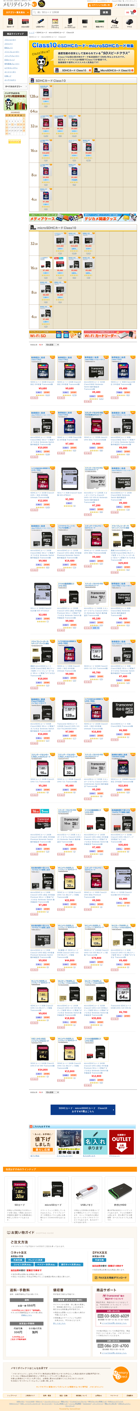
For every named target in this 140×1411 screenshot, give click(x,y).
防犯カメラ (9, 48)
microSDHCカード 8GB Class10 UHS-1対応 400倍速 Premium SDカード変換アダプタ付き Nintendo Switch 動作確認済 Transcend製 (42, 897)
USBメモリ (20, 1401)
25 (74, 160)
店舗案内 (130, 1395)
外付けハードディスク (115, 1401)
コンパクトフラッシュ (51, 1401)
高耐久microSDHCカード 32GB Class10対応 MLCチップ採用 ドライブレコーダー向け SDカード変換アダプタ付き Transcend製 (123, 555)
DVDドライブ (10, 60)
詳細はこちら (26, 1315)
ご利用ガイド (30, 1395)
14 (46, 160)
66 (101, 512)
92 (74, 185)
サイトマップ (70, 1406)
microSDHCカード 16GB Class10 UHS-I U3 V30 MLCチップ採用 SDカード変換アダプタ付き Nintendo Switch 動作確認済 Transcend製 (69, 1010)
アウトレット (114, 1156)
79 (89, 278)
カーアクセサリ (10, 80)
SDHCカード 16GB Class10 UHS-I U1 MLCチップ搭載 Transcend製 (69, 1065)
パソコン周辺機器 (75, 1403)
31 (60, 302)
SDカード (39, 1401)
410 (74, 136)
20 (101, 625)
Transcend (87, 1403)
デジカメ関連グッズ (61, 1403)
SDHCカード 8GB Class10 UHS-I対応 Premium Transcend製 (95, 894)
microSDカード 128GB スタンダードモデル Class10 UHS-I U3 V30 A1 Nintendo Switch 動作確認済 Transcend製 (95, 497)
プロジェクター (10, 40)
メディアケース (97, 1403)
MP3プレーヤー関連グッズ (97, 1401)
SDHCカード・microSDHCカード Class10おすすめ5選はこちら (83, 1110)
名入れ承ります (89, 1156)
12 (48, 685)
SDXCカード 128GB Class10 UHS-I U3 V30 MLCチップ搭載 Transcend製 (96, 952)
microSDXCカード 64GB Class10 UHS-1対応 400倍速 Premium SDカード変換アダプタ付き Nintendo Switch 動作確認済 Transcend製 (96, 1068)
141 (88, 253)
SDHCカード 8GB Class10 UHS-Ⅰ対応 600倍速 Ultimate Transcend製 (68, 668)
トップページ (12, 1395)
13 (60, 278)
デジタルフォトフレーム (78, 1401)
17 (74, 738)
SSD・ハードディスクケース (30, 1403)
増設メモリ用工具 (111, 1403)
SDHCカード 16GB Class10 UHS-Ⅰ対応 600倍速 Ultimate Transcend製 (96, 726)
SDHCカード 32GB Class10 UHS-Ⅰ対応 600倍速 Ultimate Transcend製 (42, 495)
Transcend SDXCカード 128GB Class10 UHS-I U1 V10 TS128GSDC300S (68, 726)
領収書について (81, 1395)
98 (60, 136)
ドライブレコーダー (12, 52)
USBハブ (8, 76)
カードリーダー (10, 72)
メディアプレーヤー (12, 56)
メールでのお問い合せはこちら (114, 1323)
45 (74, 627)
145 (46, 136)
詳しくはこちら (59, 1323)
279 (88, 160)
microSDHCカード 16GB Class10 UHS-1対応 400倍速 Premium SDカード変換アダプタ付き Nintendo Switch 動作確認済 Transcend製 (96, 839)
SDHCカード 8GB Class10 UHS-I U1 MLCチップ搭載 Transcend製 (41, 1008)
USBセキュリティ (124, 1403)
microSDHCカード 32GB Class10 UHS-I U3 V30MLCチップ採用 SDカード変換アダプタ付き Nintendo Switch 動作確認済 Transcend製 (96, 1010)
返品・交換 (64, 1395)
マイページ (114, 1395)
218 (74, 253)
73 (60, 253)
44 (46, 302)
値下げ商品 (34, 1156)
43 (46, 209)
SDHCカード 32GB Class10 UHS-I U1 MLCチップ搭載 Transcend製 (69, 894)
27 (48, 741)
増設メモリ (64, 1401)
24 (46, 278)
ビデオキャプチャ (11, 68)
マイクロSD (30, 1401)
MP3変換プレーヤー (12, 64)
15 (46, 326)
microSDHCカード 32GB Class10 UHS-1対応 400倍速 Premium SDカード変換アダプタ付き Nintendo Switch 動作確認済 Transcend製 (69, 613)
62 (128, 570)
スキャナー (9, 44)
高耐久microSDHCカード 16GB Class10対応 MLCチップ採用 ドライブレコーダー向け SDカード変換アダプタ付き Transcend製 (42, 671)
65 (74, 278)
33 (46, 106)
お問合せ (98, 1395)
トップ (31, 32)
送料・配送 (47, 1395)
